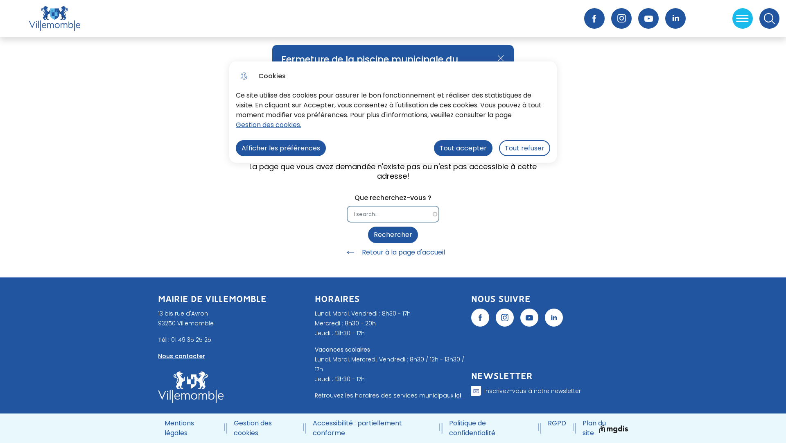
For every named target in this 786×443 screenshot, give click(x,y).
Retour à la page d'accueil (403, 252)
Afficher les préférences (281, 148)
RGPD (557, 423)
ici (458, 395)
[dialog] (393, 112)
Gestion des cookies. (268, 124)
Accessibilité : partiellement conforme (357, 428)
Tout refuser (524, 148)
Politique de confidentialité (472, 428)
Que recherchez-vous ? (393, 198)
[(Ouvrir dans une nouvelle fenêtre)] (480, 317)
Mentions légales (179, 428)
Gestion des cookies (253, 428)
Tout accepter (463, 148)
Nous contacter (181, 356)
